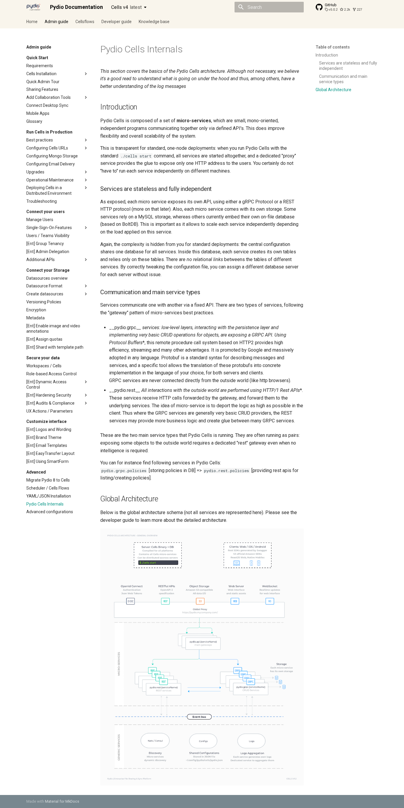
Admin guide (56, 21)
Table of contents (333, 47)
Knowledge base (154, 21)
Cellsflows (84, 21)
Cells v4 (126, 7)
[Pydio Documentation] (33, 7)
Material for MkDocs (62, 801)
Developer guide (116, 21)
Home (32, 21)
